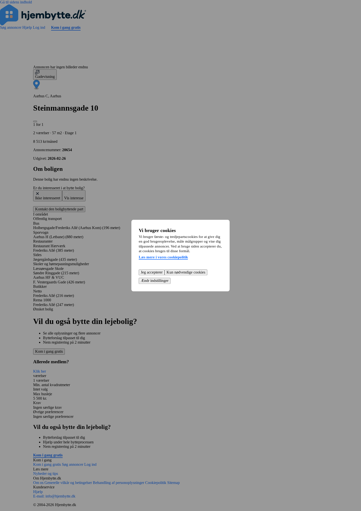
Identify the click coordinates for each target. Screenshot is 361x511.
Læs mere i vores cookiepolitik (163, 257)
